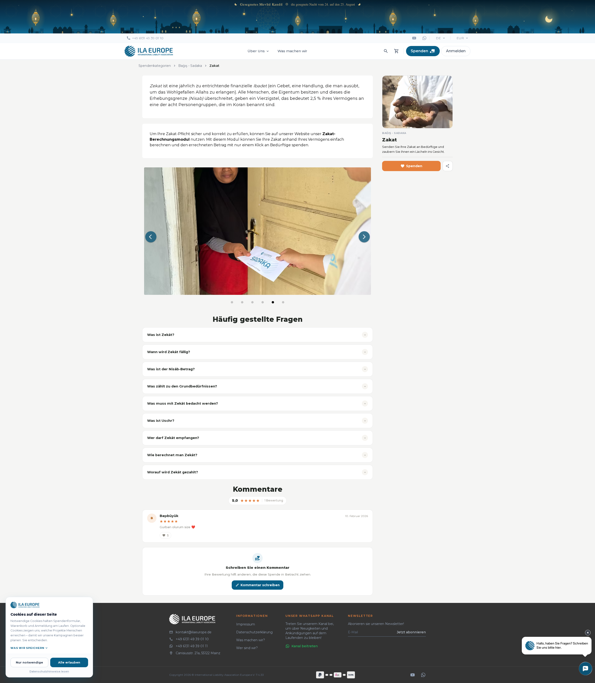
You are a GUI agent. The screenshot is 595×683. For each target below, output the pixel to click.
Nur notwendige (29, 662)
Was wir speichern (27, 648)
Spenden (419, 51)
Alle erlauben (69, 662)
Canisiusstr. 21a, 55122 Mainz (198, 653)
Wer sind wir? (247, 648)
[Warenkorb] (396, 51)
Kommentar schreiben (260, 585)
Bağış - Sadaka (190, 66)
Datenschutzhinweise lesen (49, 671)
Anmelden (456, 51)
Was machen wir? (250, 640)
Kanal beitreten (304, 646)
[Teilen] (448, 166)
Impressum (245, 624)
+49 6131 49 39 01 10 (147, 38)
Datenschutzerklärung (254, 632)
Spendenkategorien (155, 66)
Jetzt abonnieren (411, 632)
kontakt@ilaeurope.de (194, 632)
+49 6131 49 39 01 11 (192, 646)
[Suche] (385, 51)
